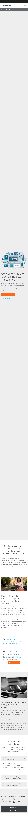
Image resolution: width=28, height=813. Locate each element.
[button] (14, 758)
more (16, 646)
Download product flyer (14, 666)
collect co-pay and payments (14, 656)
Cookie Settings (14, 810)
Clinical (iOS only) (11, 639)
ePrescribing (10, 645)
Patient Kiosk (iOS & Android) (14, 652)
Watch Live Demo (14, 662)
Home (2, 9)
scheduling (12, 643)
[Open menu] (25, 5)
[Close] (26, 791)
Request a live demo (8, 294)
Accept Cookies (14, 807)
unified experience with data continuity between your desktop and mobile (14, 564)
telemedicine (10, 646)
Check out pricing (5, 298)
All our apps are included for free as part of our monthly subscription (13, 625)
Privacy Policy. (13, 803)
